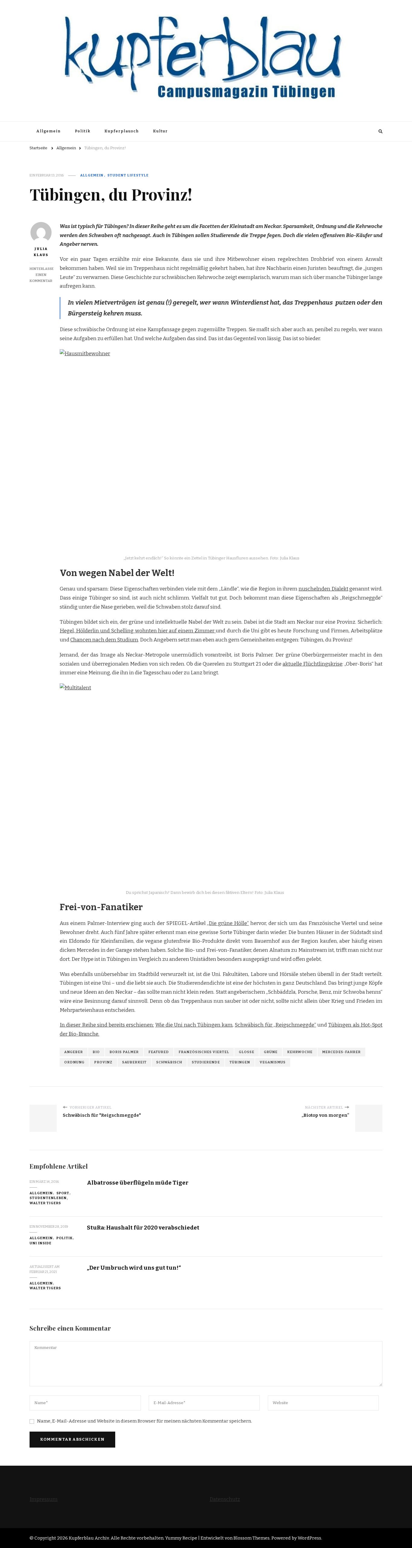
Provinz (103, 1062)
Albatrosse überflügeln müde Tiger (138, 1182)
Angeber (73, 1052)
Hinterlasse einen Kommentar (42, 275)
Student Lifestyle (128, 175)
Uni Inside (41, 1243)
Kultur (160, 131)
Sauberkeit (134, 1062)
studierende (206, 1062)
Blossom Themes (251, 1538)
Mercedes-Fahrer (341, 1052)
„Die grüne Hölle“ (228, 923)
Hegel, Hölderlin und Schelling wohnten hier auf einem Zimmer (138, 631)
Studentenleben (48, 1198)
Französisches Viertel (204, 1052)
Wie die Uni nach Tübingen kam (194, 1025)
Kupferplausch (121, 131)
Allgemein (48, 131)
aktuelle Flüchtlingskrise (312, 664)
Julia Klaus (40, 252)
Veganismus (273, 1062)
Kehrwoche (299, 1052)
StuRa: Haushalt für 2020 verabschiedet (143, 1227)
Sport (62, 1193)
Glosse (246, 1052)
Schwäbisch (169, 1062)
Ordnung (74, 1062)
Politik (82, 131)
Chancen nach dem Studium (104, 640)
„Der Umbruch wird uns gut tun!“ (134, 1267)
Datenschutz (225, 1499)
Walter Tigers (45, 1203)
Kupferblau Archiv (89, 1538)
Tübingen (240, 1062)
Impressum (44, 1499)
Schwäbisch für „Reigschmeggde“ (275, 1025)
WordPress (309, 1538)
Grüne (270, 1052)
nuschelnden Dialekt (323, 589)
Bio (96, 1052)
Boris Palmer (124, 1052)
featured (158, 1052)
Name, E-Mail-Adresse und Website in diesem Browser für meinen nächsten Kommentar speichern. (144, 1421)
